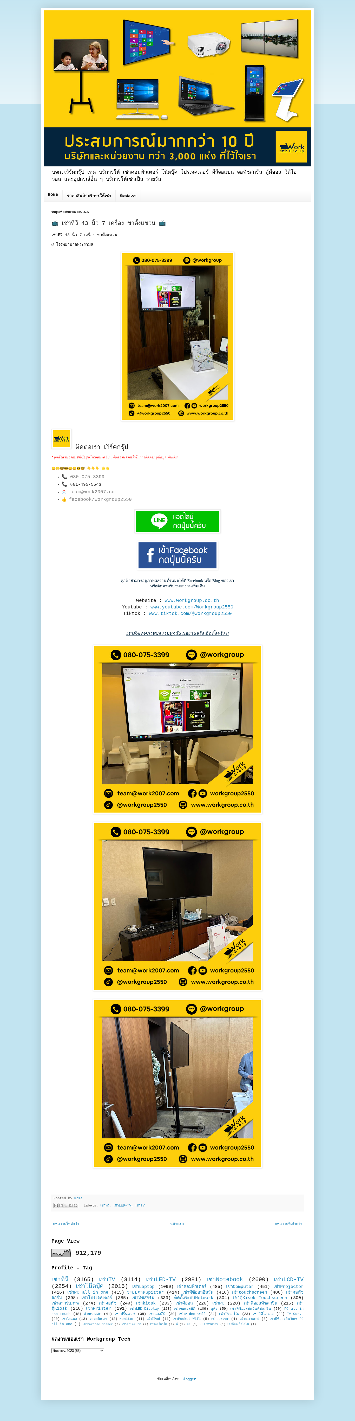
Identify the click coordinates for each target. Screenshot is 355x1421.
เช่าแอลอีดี (157, 1314)
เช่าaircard (249, 1319)
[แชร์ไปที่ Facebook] (70, 1205)
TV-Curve (295, 1314)
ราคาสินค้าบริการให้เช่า (89, 196)
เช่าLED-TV (122, 1206)
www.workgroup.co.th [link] (192, 600)
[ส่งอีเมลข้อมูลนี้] (55, 1205)
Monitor (127, 1319)
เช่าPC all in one (88, 1292)
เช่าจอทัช (107, 1303)
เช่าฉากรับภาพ (65, 1303)
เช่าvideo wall (192, 1314)
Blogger (188, 1379)
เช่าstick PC (131, 1324)
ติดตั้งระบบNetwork (193, 1297)
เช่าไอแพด (69, 1319)
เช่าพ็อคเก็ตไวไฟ (238, 1324)
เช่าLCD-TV (289, 1279)
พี (177, 1324)
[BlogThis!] (60, 1205)
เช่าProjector (288, 1286)
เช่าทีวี (104, 1206)
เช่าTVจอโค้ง (229, 1314)
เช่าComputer (240, 1286)
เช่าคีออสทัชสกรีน (260, 1303)
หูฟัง (214, 1309)
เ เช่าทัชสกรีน (209, 1324)
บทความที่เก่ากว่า (288, 1224)
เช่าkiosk (146, 1303)
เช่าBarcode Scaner (98, 1324)
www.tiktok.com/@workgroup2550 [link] (190, 613)
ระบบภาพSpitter (145, 1292)
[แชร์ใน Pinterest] (75, 1205)
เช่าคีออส (184, 1303)
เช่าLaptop (143, 1286)
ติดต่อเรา (128, 196)
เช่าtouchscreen (249, 1292)
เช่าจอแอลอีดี (184, 1309)
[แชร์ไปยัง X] (65, 1205)
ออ (188, 1324)
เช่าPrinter (98, 1308)
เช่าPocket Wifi (187, 1319)
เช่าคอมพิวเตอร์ (191, 1286)
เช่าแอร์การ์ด (158, 1324)
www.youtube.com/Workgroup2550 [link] (191, 607)
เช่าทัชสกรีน (143, 1297)
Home (53, 194)
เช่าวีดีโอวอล (263, 1314)
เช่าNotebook (225, 1279)
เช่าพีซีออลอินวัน (197, 1292)
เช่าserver (220, 1319)
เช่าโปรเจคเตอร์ (96, 1297)
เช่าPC (218, 1303)
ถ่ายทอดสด (92, 1314)
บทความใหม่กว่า (66, 1224)
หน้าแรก (177, 1224)
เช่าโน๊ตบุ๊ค (90, 1286)
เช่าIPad (153, 1319)
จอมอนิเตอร (98, 1319)
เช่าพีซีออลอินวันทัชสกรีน (250, 1309)
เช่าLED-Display (144, 1309)
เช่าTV (140, 1206)
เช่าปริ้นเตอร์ (125, 1314)
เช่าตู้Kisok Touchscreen (260, 1297)
